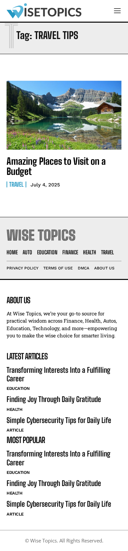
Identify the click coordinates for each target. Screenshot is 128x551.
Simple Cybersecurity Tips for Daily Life (59, 420)
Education (18, 388)
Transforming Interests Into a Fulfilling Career (58, 374)
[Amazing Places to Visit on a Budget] (64, 115)
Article (15, 430)
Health (14, 409)
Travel (16, 184)
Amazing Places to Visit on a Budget (56, 166)
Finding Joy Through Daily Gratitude (54, 399)
